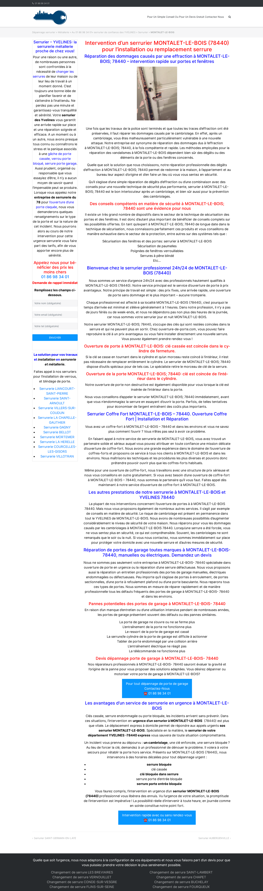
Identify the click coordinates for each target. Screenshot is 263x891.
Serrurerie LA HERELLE (57, 442)
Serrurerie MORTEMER (57, 437)
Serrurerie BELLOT (57, 432)
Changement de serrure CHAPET (181, 877)
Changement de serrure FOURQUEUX (181, 887)
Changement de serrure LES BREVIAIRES (82, 872)
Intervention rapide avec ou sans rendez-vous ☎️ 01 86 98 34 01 (157, 817)
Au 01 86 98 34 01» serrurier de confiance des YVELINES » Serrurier (110, 32)
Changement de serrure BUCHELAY (181, 882)
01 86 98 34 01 (42, 3)
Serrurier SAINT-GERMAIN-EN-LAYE (55, 838)
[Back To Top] (254, 882)
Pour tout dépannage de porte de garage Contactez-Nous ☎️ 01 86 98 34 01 (157, 688)
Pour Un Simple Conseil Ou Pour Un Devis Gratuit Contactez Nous (185, 16)
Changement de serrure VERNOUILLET (81, 877)
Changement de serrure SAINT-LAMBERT (181, 872)
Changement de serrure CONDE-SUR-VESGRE (82, 882)
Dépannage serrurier (43, 32)
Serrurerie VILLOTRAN (57, 456)
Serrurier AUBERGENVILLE (213, 838)
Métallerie (63, 32)
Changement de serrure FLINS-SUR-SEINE (82, 887)
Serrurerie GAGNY (57, 427)
